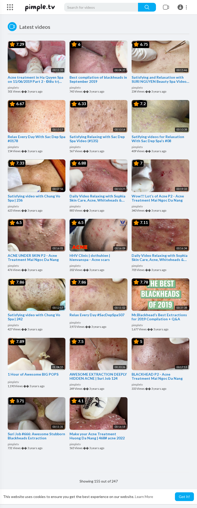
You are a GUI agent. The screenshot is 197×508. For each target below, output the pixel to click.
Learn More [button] (144, 496)
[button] (183, 7)
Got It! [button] (184, 496)
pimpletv (13, 87)
